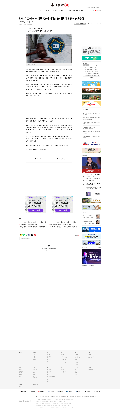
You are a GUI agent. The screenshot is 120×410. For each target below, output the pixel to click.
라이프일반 (49, 369)
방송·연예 (75, 10)
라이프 (70, 10)
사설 (34, 354)
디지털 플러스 (85, 247)
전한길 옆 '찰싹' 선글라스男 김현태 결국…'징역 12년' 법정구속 (90, 127)
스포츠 (66, 10)
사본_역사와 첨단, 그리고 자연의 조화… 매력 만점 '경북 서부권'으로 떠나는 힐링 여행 (71, 222)
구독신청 (47, 396)
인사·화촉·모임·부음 (51, 376)
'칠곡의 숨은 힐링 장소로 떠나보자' (28, 224)
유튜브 (60, 159)
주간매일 (81, 10)
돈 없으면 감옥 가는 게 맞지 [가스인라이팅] (60, 224)
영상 (75, 369)
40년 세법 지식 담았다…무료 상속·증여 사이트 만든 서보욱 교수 (97, 67)
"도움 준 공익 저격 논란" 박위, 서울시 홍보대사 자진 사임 (89, 216)
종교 (20, 376)
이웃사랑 (76, 362)
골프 (34, 376)
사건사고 (76, 356)
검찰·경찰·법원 (77, 357)
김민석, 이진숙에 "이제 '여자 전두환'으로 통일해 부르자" (93, 183)
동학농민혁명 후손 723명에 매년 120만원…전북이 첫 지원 (93, 179)
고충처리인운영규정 (54, 396)
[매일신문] (23, 391)
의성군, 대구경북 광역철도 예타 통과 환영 (92, 73)
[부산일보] (79, 391)
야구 (34, 371)
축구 (34, 372)
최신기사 (39, 10)
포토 (75, 371)
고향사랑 (20, 384)
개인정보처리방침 (70, 396)
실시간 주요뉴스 (86, 109)
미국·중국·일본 (91, 356)
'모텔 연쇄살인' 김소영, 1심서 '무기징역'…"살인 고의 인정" (88, 222)
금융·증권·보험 (64, 357)
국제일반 (90, 354)
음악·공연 (21, 371)
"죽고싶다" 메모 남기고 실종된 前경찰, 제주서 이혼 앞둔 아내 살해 (91, 118)
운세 (47, 381)
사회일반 (76, 354)
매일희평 (34, 359)
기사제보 (92, 7)
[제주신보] (97, 391)
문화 (62, 10)
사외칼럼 (34, 357)
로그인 (95, 7)
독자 (47, 377)
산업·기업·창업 (64, 359)
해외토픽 (90, 357)
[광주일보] (60, 391)
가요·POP (62, 372)
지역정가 (48, 361)
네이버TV (37, 159)
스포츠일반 (35, 369)
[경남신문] (41, 391)
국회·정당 (49, 357)
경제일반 (62, 354)
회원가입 (98, 7)
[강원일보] (32, 391)
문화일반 (20, 369)
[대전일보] (69, 391)
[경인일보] (51, 391)
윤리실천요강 (93, 396)
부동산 (62, 356)
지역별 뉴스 (77, 364)
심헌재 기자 (21, 22)
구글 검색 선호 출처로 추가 (79, 23)
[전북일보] (87, 391)
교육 (75, 361)
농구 (34, 374)
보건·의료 (76, 359)
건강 (47, 374)
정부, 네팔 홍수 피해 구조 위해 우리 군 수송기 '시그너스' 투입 (35, 227)
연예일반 (62, 369)
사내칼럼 (34, 356)
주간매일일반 (90, 369)
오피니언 (45, 10)
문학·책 (20, 374)
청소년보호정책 (62, 396)
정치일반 (48, 354)
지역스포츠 (35, 377)
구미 (20, 386)
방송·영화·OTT (64, 371)
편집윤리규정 (78, 396)
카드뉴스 (76, 374)
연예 (61, 367)
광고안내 (42, 396)
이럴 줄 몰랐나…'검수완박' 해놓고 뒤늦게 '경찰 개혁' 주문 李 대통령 (93, 188)
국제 (59, 10)
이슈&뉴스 (85, 212)
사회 (56, 10)
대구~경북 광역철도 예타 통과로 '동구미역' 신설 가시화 (95, 69)
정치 (49, 10)
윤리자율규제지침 (85, 396)
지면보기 (88, 7)
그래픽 (76, 372)
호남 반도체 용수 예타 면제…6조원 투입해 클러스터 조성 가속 (93, 171)
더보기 (99, 247)
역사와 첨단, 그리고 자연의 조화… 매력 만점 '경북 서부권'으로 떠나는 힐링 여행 (39, 222)
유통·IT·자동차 (63, 362)
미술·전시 (21, 372)
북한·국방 (49, 359)
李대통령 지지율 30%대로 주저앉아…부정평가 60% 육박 (93, 175)
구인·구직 (62, 361)
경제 (52, 10)
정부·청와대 (49, 356)
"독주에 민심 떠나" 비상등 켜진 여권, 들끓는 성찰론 (94, 75)
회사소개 (37, 396)
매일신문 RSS (35, 384)
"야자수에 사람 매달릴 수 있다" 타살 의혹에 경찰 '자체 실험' (64, 227)
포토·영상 (76, 367)
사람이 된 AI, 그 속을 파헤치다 (88, 265)
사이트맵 (98, 396)
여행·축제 (49, 371)
